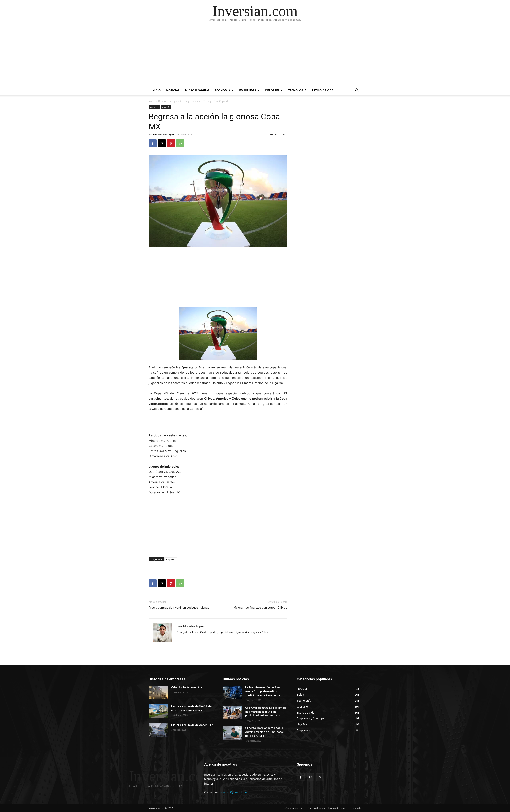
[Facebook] (153, 143)
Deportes (272, 90)
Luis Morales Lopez (163, 134)
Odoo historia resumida (186, 687)
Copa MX (171, 559)
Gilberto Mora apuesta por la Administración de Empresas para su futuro (264, 731)
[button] (356, 91)
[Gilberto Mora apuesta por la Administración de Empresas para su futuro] (232, 733)
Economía (222, 90)
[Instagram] (310, 777)
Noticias (172, 90)
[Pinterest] (171, 143)
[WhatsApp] (180, 143)
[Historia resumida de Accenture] (158, 730)
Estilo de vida (322, 90)
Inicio (156, 90)
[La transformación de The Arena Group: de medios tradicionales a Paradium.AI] (232, 692)
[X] (162, 143)
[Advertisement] (255, 56)
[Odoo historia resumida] (158, 692)
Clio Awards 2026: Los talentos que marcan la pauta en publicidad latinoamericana (265, 711)
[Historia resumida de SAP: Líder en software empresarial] (158, 711)
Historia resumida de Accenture (192, 725)
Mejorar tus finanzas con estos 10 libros (260, 607)
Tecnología (297, 90)
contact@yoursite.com (234, 792)
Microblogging (197, 90)
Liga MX (176, 101)
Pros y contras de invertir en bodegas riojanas (179, 607)
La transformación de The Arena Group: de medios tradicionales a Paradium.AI (263, 691)
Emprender (247, 90)
